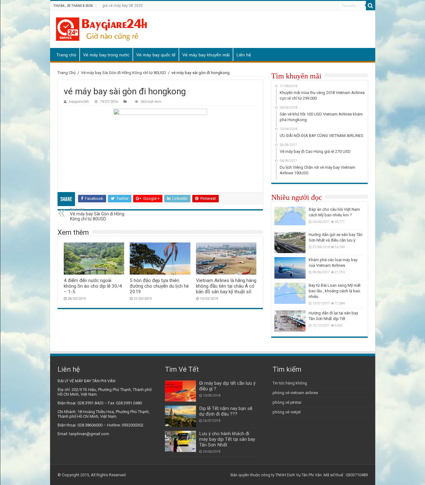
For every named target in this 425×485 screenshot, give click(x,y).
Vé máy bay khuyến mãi (206, 54)
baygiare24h (79, 102)
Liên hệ (243, 54)
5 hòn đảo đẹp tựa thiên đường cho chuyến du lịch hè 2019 (159, 286)
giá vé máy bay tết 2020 (122, 5)
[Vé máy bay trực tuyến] (101, 29)
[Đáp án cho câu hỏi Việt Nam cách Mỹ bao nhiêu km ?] (290, 217)
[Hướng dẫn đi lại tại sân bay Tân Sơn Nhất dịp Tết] (290, 321)
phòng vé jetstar (287, 402)
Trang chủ (66, 54)
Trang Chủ (67, 72)
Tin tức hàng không (290, 383)
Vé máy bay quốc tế (155, 54)
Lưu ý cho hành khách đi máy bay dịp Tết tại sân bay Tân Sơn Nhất (227, 439)
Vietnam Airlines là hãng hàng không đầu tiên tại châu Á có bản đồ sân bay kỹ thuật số (226, 286)
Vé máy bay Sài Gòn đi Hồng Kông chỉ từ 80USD (123, 72)
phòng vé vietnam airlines (295, 392)
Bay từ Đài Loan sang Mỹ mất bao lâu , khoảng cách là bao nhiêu (335, 291)
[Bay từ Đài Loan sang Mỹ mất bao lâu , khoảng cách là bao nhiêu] (290, 293)
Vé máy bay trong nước (106, 54)
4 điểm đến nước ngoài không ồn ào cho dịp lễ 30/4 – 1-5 (93, 286)
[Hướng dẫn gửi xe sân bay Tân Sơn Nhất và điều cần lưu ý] (290, 242)
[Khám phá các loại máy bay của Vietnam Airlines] (290, 267)
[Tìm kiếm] (370, 5)
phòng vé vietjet (287, 412)
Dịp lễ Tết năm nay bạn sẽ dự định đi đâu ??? (225, 411)
